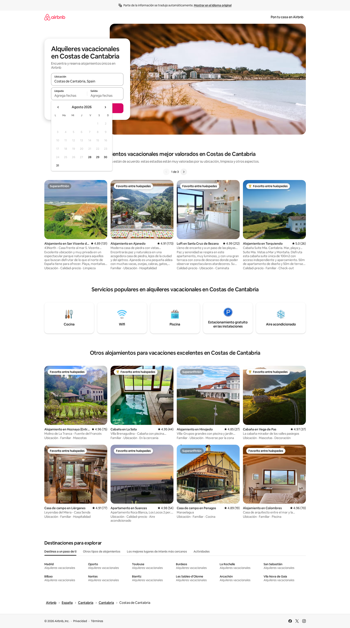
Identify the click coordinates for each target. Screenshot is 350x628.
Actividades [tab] (201, 551)
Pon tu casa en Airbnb (287, 17)
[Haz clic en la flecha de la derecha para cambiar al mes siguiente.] (105, 107)
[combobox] (87, 81)
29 (97, 157)
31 (57, 165)
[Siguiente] (183, 172)
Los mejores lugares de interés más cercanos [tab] (157, 551)
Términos (97, 621)
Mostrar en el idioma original (212, 5)
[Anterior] (166, 172)
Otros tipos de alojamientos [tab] (101, 551)
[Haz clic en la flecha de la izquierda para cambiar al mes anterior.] (58, 107)
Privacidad (80, 621)
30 (105, 157)
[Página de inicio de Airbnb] (54, 17)
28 (89, 157)
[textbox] (69, 95)
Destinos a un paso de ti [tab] (60, 551)
